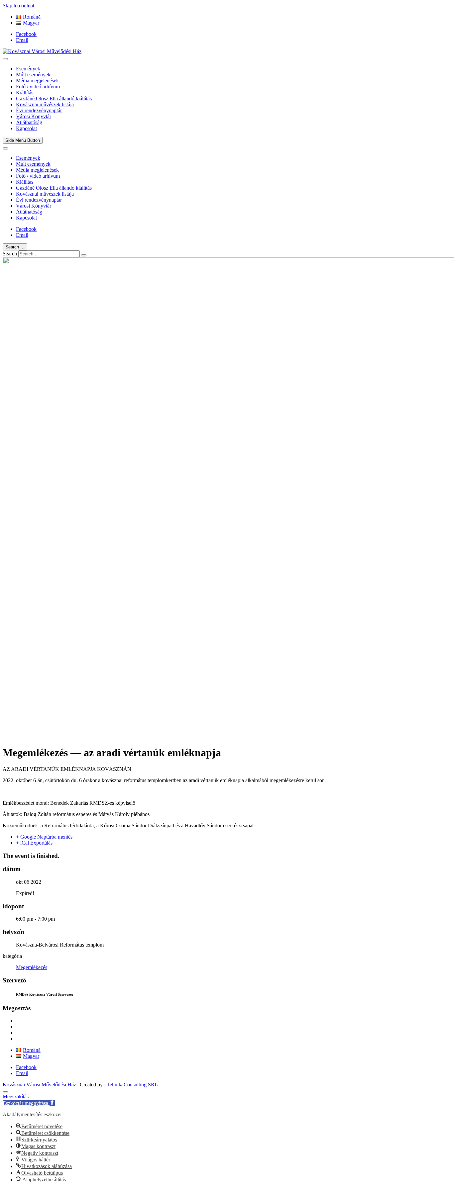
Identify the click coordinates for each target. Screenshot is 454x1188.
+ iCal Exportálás (34, 843)
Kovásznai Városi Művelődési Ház (39, 1084)
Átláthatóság (29, 122)
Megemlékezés (31, 967)
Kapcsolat (26, 128)
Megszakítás (16, 1096)
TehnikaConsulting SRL (132, 1084)
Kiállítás (24, 92)
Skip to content (18, 5)
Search (10, 253)
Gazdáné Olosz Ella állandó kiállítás (54, 98)
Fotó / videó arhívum (38, 86)
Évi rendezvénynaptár (39, 110)
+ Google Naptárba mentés (44, 837)
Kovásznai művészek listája (45, 104)
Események (28, 68)
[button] (29, 1103)
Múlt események (33, 74)
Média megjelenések (37, 80)
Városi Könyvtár (33, 116)
